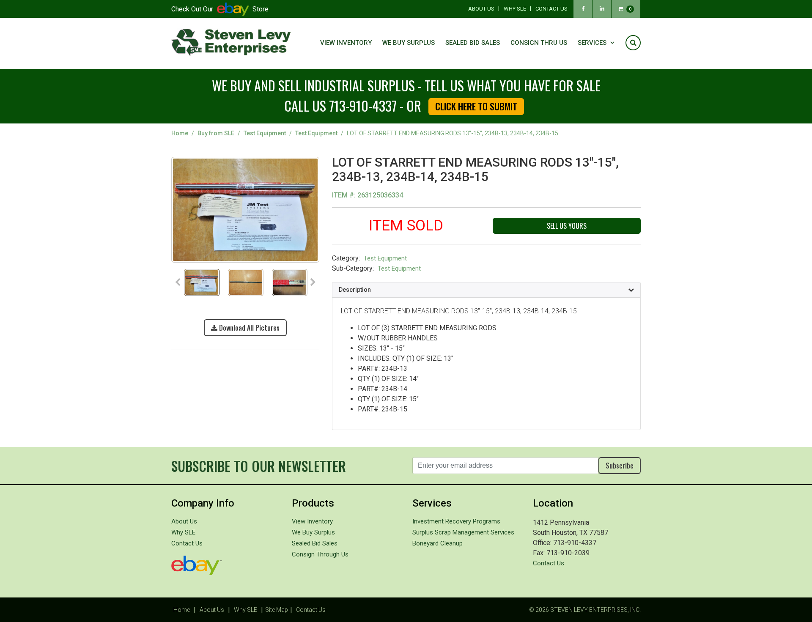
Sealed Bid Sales (472, 43)
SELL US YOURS (567, 226)
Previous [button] (177, 282)
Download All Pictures (248, 328)
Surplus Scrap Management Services (463, 532)
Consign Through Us (320, 554)
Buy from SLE (216, 133)
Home (179, 133)
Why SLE (515, 8)
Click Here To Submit (476, 106)
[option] (245, 212)
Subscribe (620, 465)
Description (355, 289)
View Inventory (346, 43)
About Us (481, 8)
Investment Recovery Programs (456, 521)
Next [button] (313, 282)
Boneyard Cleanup (437, 543)
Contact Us (551, 8)
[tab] (486, 290)
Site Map (276, 609)
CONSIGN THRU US (538, 43)
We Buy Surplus (408, 43)
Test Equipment (265, 133)
